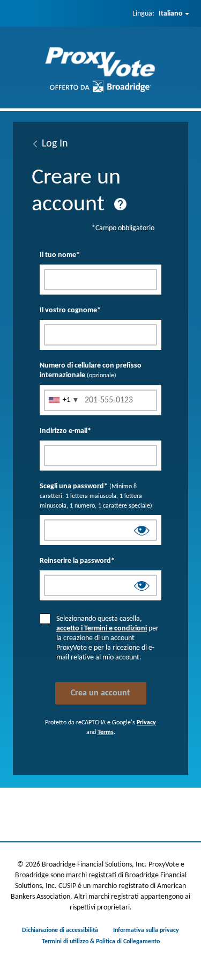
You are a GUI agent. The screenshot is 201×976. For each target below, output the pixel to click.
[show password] (141, 532)
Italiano (171, 14)
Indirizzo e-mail (65, 431)
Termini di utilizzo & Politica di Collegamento (101, 941)
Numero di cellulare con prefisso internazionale (91, 370)
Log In (55, 143)
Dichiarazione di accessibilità (60, 930)
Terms (106, 732)
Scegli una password (96, 495)
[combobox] (62, 400)
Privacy (146, 723)
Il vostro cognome (70, 310)
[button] (120, 204)
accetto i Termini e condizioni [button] (101, 629)
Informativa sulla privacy (146, 930)
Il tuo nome (60, 255)
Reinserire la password (77, 561)
